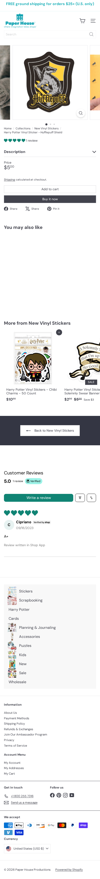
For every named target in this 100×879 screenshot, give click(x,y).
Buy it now (50, 199)
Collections (23, 128)
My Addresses (14, 768)
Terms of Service (15, 746)
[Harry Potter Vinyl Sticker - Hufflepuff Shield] (33, 272)
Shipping (9, 179)
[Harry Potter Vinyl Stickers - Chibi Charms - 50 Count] (33, 368)
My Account (12, 763)
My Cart (9, 774)
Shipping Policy (14, 724)
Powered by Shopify (69, 870)
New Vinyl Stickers (46, 128)
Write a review (39, 497)
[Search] (91, 34)
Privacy (9, 740)
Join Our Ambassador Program (25, 734)
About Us (10, 713)
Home (8, 128)
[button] (15, 140)
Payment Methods (16, 718)
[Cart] (82, 21)
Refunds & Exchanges (18, 729)
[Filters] (80, 498)
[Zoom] (80, 113)
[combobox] (50, 34)
